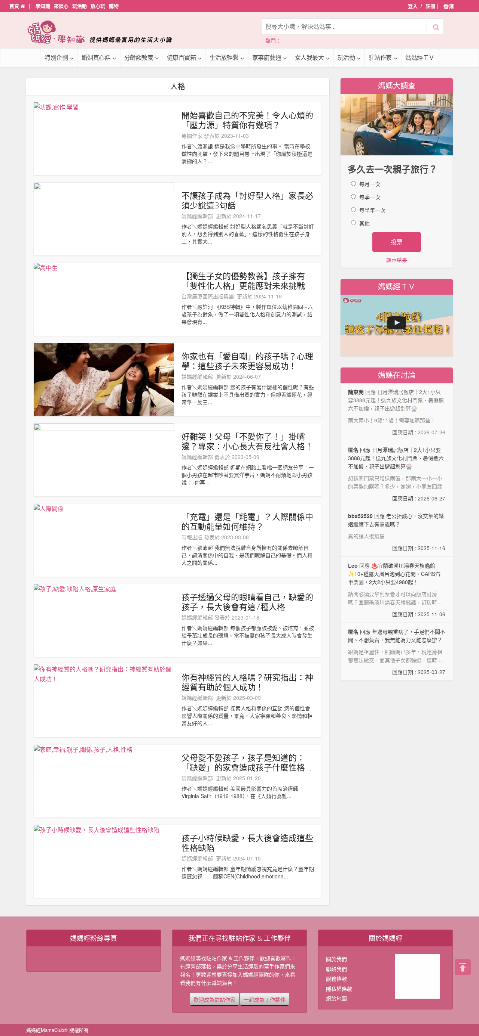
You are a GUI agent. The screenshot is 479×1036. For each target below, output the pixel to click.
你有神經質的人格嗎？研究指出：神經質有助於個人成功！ (247, 682)
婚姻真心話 (96, 57)
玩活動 (79, 5)
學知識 (43, 5)
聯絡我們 (336, 969)
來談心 (61, 5)
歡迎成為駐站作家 (214, 999)
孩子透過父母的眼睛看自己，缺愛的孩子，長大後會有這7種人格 (247, 601)
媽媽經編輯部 (197, 216)
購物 (114, 5)
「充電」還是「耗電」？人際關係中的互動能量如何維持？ (247, 521)
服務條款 (336, 978)
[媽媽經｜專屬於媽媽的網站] (104, 32)
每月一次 (369, 183)
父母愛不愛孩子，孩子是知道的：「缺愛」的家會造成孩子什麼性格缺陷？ (247, 762)
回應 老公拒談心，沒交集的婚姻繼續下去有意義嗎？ (396, 532)
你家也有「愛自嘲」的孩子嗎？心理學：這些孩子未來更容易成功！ (247, 360)
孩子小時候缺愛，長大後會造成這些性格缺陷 (247, 842)
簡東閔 (356, 392)
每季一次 (369, 197)
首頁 (15, 5)
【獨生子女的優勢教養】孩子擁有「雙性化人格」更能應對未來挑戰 (243, 280)
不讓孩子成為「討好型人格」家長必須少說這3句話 (247, 200)
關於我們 (336, 958)
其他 (364, 223)
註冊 (430, 5)
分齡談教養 (138, 57)
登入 (413, 5)
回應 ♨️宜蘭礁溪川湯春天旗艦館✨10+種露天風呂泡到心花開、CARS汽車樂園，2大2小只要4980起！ (396, 590)
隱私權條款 (339, 988)
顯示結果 (396, 259)
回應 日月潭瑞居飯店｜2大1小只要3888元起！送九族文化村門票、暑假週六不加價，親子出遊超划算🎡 (396, 474)
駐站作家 (380, 57)
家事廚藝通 (266, 57)
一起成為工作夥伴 (265, 999)
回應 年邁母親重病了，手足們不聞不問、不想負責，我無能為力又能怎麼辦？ (396, 652)
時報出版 (191, 537)
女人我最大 (309, 57)
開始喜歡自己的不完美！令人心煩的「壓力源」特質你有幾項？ (247, 120)
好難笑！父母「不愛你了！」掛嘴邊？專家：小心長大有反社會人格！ (247, 441)
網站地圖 (336, 998)
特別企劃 (56, 57)
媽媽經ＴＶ (419, 57)
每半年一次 (372, 210)
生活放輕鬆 (224, 57)
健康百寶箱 (181, 57)
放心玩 (98, 5)
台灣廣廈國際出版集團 (207, 296)
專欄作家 (191, 135)
